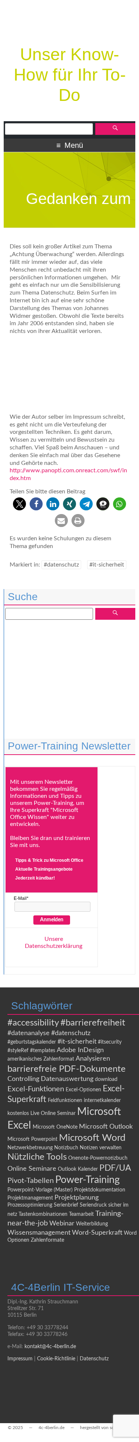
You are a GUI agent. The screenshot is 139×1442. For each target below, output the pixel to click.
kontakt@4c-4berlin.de (50, 1346)
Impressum (20, 1358)
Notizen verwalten (101, 1147)
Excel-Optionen (83, 1089)
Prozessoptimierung (29, 1205)
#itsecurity (110, 1042)
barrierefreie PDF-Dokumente (66, 1069)
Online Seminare (31, 1169)
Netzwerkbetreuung (30, 1147)
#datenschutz (61, 565)
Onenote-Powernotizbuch (98, 1158)
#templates (42, 1050)
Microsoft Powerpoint (32, 1139)
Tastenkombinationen (43, 1214)
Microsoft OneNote (55, 1127)
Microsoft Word (92, 1138)
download (106, 1079)
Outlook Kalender (78, 1169)
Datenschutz (94, 1358)
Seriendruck (93, 1205)
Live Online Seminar (53, 1113)
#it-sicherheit (106, 565)
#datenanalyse (28, 1033)
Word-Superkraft (97, 1233)
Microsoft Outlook (106, 1126)
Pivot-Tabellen (30, 1180)
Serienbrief (66, 1205)
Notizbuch (66, 1147)
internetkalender (102, 1100)
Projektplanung (76, 1197)
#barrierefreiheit (92, 1022)
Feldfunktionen (65, 1100)
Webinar (62, 1223)
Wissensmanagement (38, 1233)
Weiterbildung (92, 1224)
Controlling (23, 1079)
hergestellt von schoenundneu (109, 1427)
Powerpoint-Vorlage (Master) (40, 1190)
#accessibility (33, 1022)
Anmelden (51, 919)
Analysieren (93, 1058)
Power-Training (87, 1180)
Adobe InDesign (80, 1050)
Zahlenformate (47, 1240)
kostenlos (18, 1113)
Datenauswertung (67, 1079)
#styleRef (18, 1050)
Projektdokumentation (99, 1190)
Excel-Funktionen (35, 1089)
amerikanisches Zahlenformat (40, 1059)
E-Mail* (21, 898)
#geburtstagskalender (31, 1042)
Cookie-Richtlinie (56, 1358)
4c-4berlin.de (51, 1427)
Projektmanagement (30, 1198)
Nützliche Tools (37, 1157)
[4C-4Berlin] (69, 32)
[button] (19, 503)
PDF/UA (115, 1168)
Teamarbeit (81, 1214)
